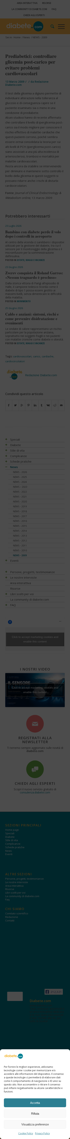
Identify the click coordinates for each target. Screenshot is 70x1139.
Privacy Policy (42, 1133)
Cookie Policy (25, 1133)
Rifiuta (35, 1113)
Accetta (35, 1102)
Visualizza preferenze (35, 1124)
